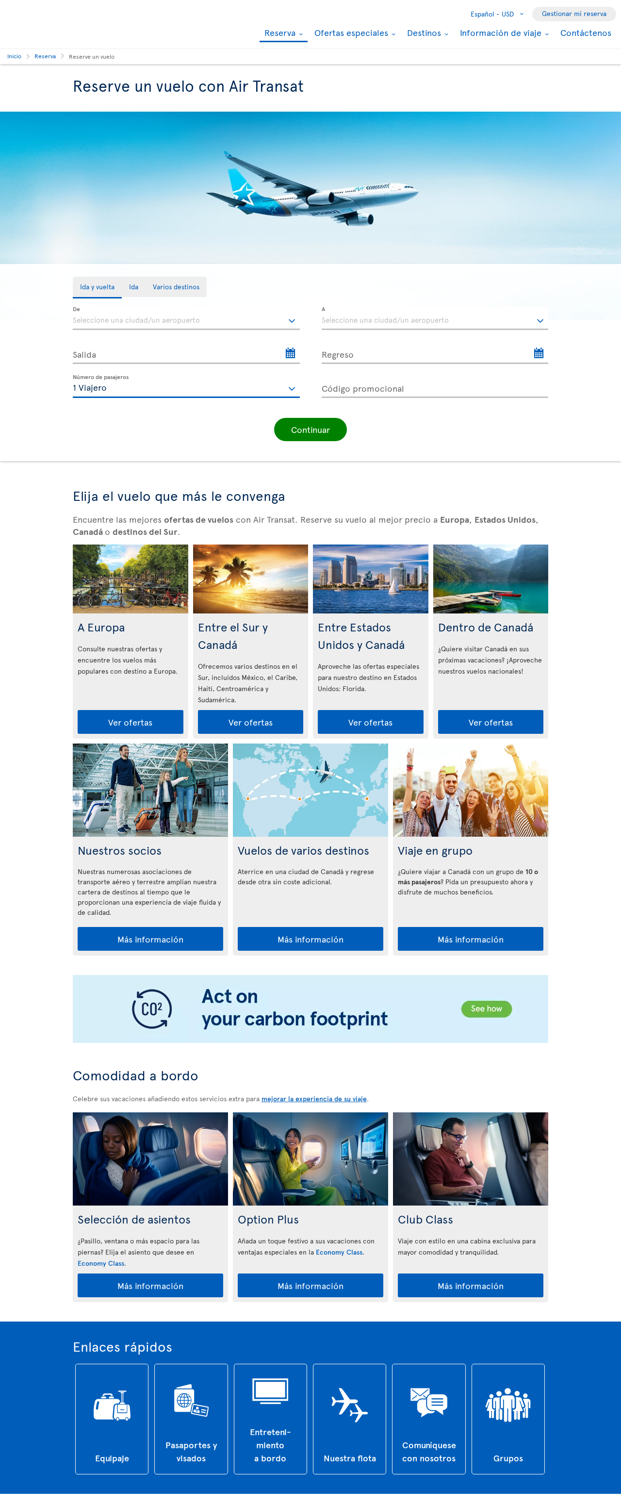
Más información (150, 939)
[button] (310, 429)
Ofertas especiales (350, 32)
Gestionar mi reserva (574, 13)
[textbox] (186, 318)
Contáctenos (585, 32)
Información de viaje (499, 32)
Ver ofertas (130, 722)
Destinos (422, 32)
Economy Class (101, 1263)
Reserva (279, 33)
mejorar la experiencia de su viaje (314, 1098)
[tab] (97, 287)
